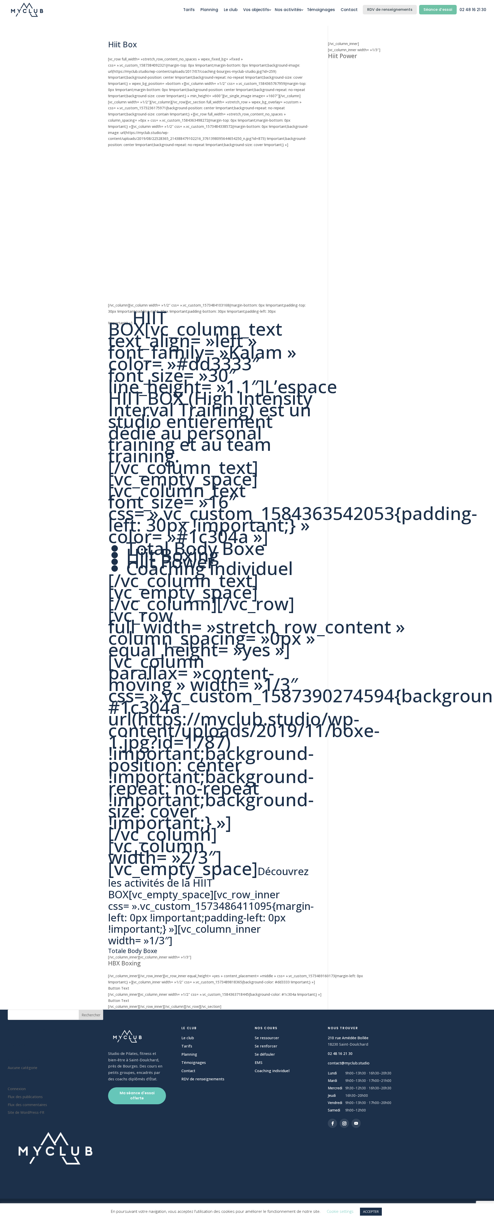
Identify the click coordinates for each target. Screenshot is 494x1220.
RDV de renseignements (389, 9)
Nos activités (288, 10)
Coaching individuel (272, 1070)
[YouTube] (356, 1123)
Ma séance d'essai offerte (137, 1095)
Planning (209, 10)
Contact (349, 10)
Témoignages (321, 10)
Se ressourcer (267, 1037)
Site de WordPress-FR (26, 1112)
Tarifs (189, 10)
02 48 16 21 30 (473, 10)
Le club (230, 10)
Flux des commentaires (27, 1104)
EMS (258, 1062)
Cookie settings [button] (340, 1211)
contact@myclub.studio (348, 1063)
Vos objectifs (256, 10)
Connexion (17, 1088)
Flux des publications (25, 1096)
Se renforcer (266, 1046)
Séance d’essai (438, 9)
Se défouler (265, 1054)
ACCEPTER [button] (371, 1211)
